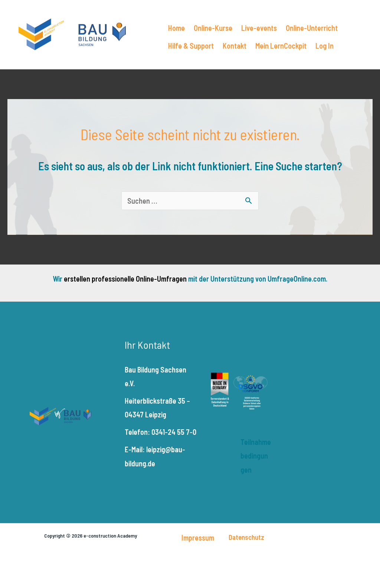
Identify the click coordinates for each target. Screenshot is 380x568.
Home (176, 27)
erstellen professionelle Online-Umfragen (125, 278)
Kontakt (234, 45)
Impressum (197, 537)
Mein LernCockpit (281, 45)
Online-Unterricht (312, 27)
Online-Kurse (213, 27)
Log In (324, 45)
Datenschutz (246, 537)
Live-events (259, 27)
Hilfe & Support (191, 45)
